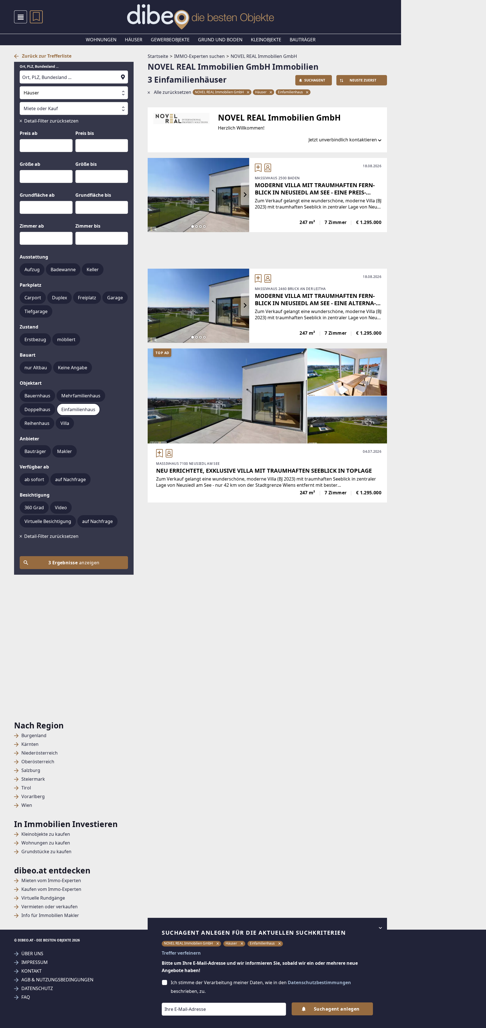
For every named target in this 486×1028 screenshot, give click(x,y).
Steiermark (33, 779)
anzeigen (74, 563)
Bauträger (303, 40)
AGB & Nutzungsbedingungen (57, 980)
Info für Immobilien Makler (50, 915)
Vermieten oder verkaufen (49, 907)
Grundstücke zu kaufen (46, 852)
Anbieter (29, 439)
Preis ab (28, 133)
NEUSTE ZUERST (363, 80)
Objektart (31, 383)
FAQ (25, 997)
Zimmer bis (87, 226)
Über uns (32, 954)
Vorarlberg (33, 797)
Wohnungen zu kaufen (45, 843)
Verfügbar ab (34, 467)
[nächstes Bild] (245, 195)
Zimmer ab (32, 226)
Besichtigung (35, 495)
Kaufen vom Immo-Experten (51, 889)
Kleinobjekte (266, 40)
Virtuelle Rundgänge (43, 898)
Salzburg (30, 770)
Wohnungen (101, 40)
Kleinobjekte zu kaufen (45, 834)
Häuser (133, 40)
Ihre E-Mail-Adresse (178, 998)
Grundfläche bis (93, 195)
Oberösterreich (37, 762)
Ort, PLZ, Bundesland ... (39, 66)
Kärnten (30, 744)
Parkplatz (30, 285)
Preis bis (84, 133)
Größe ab (30, 164)
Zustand (29, 327)
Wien (26, 805)
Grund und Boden (220, 40)
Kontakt (31, 971)
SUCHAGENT (314, 80)
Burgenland (33, 736)
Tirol (26, 788)
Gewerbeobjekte (170, 40)
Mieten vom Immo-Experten (51, 881)
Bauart (27, 355)
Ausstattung (34, 257)
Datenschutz (37, 988)
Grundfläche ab (37, 195)
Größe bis (86, 164)
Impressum (34, 962)
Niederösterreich (39, 753)
